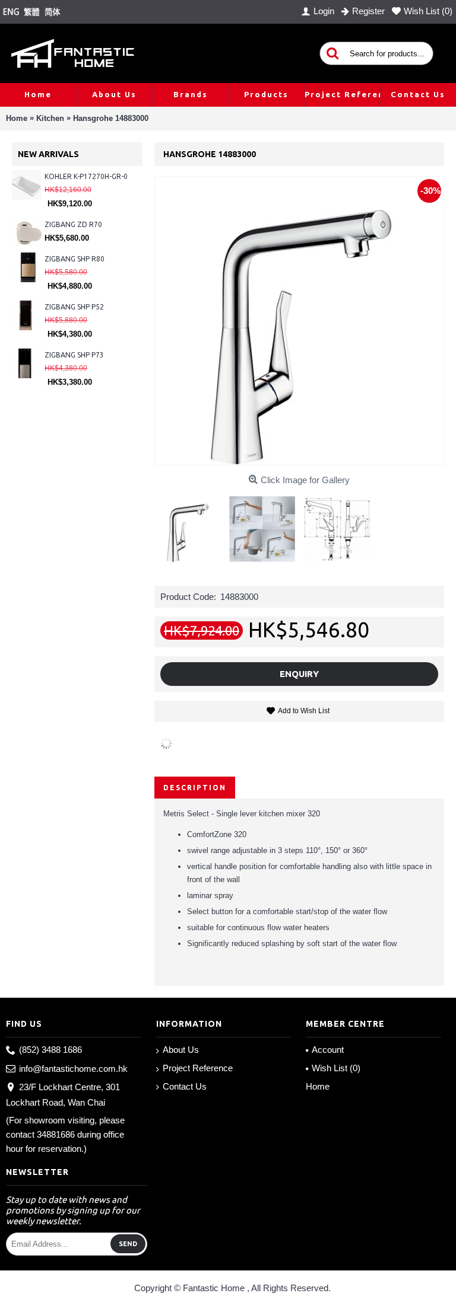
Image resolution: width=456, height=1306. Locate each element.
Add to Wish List (304, 711)
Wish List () (336, 1068)
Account (328, 1050)
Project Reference (198, 1068)
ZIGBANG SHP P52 (74, 307)
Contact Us (185, 1086)
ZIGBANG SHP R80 (74, 259)
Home (318, 1086)
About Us (181, 1050)
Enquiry (299, 674)
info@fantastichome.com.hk (73, 1069)
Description (194, 787)
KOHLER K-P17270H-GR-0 (86, 176)
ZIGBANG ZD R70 (73, 224)
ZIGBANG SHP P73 (74, 355)
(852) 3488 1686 (50, 1050)
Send (128, 1243)
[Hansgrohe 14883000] (191, 524)
